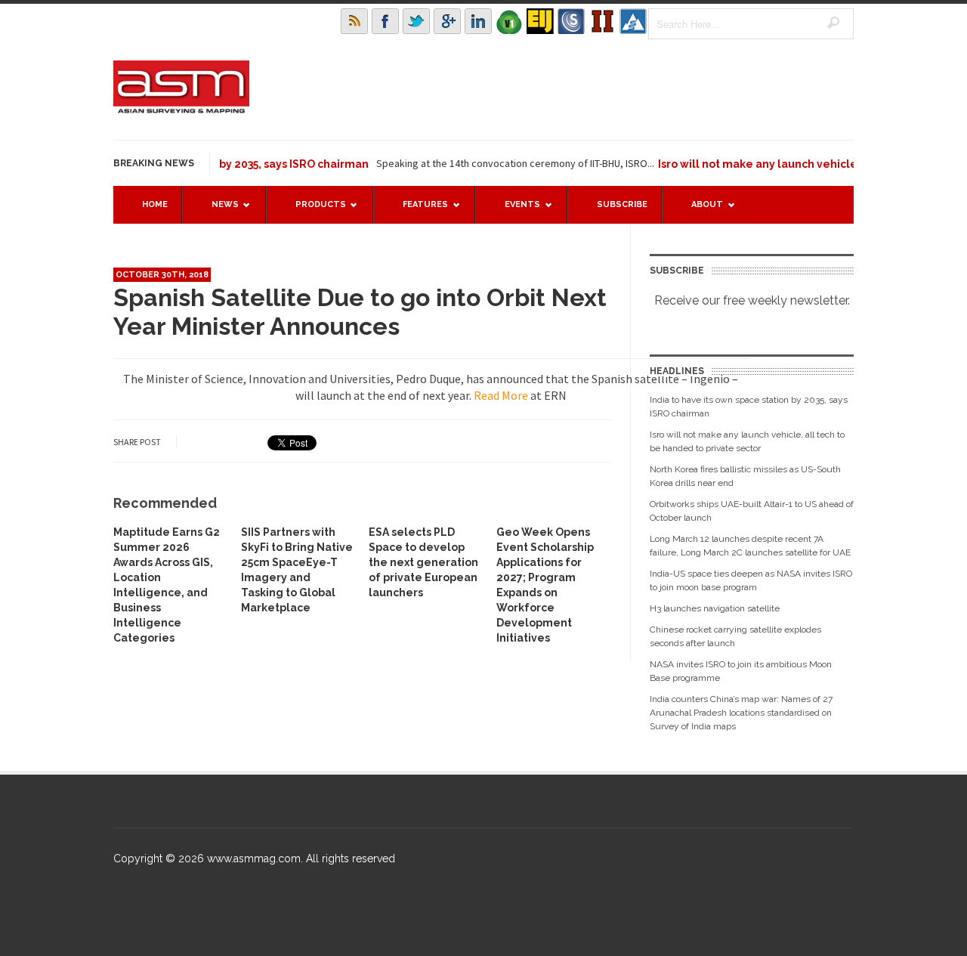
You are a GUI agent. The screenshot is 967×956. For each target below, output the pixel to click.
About (699, 211)
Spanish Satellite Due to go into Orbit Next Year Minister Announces (360, 311)
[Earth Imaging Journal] (540, 21)
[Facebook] (385, 21)
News (217, 211)
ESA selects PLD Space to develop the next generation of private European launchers (423, 562)
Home (155, 204)
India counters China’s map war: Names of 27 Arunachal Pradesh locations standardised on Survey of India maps (741, 713)
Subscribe (622, 204)
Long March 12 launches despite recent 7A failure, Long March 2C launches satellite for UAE (750, 546)
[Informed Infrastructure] (602, 21)
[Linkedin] (478, 21)
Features (418, 211)
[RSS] (354, 21)
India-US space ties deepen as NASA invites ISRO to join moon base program (751, 580)
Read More (501, 395)
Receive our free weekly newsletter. (752, 300)
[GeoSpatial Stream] (633, 21)
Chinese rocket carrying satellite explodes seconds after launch (735, 636)
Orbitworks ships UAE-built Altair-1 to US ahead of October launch (752, 511)
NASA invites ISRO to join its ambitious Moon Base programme (741, 671)
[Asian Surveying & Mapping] (181, 108)
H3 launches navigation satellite (715, 608)
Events (515, 211)
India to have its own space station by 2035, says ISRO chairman (749, 406)
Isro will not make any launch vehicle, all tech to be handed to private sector (747, 441)
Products (313, 211)
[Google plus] (447, 21)
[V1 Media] (509, 21)
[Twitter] (416, 21)
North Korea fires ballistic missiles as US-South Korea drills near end (745, 476)
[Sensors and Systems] (571, 21)
